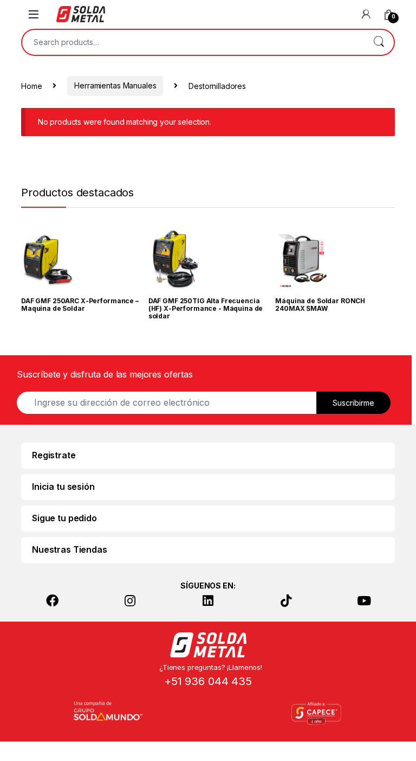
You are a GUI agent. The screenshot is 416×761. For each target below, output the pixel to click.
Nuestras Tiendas (69, 549)
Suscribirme (353, 402)
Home (31, 85)
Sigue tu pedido (64, 518)
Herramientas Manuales (115, 85)
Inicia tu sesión (63, 486)
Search (378, 42)
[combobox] (192, 42)
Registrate (54, 455)
